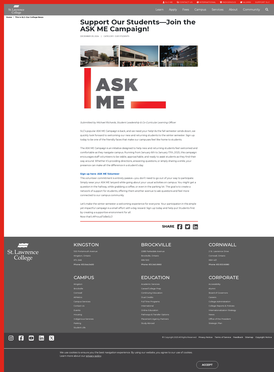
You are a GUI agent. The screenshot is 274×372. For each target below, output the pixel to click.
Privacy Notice (205, 337)
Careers (212, 297)
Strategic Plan (215, 323)
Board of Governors (218, 293)
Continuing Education (151, 293)
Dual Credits (147, 297)
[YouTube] (31, 338)
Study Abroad (147, 323)
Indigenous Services (83, 319)
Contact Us (186, 2)
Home (9, 17)
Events (77, 310)
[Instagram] (11, 338)
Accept (207, 364)
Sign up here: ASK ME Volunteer (100, 174)
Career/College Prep (151, 288)
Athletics (78, 297)
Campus (200, 9)
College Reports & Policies (221, 306)
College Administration (219, 301)
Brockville (78, 288)
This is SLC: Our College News (29, 17)
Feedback (238, 337)
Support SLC (262, 2)
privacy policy (93, 356)
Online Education (149, 310)
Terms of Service (223, 337)
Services (217, 9)
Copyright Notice (263, 337)
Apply (173, 9)
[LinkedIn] (41, 338)
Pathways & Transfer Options (155, 314)
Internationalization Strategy (222, 310)
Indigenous (229, 2)
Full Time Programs (150, 301)
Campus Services (82, 301)
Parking (77, 323)
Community (251, 9)
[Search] (266, 9)
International (207, 2)
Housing (78, 314)
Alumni (247, 2)
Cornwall (78, 293)
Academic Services (150, 284)
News (211, 314)
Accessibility (214, 284)
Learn (160, 9)
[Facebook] (21, 338)
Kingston (78, 284)
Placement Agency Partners (155, 319)
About (233, 9)
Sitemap (249, 337)
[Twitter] (51, 338)
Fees (185, 9)
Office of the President (220, 319)
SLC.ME (169, 2)
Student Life (79, 327)
